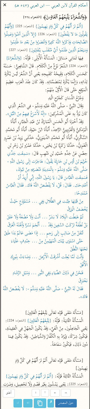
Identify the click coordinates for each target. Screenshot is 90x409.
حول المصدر (66, 403)
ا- (18, 403)
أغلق (8, 393)
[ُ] (51, 403)
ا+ (27, 403)
